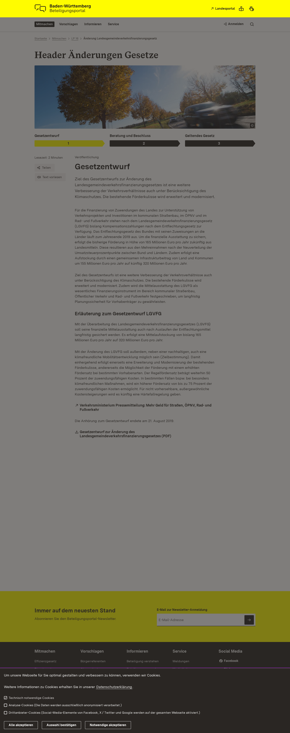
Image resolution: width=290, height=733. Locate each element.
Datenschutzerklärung (114, 687)
